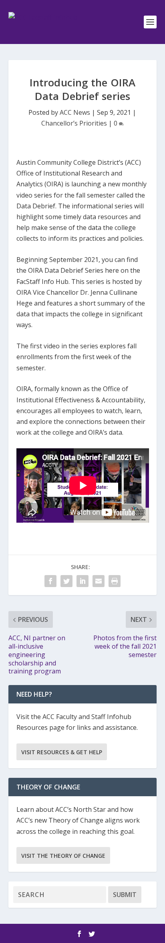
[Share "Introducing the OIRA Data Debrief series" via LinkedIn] (82, 581)
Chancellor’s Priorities (74, 123)
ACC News (75, 112)
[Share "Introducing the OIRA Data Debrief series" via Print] (115, 581)
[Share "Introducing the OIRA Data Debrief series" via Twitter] (66, 581)
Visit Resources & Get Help (61, 752)
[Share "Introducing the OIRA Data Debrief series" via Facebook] (50, 581)
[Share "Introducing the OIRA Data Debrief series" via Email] (99, 581)
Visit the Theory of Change (63, 855)
